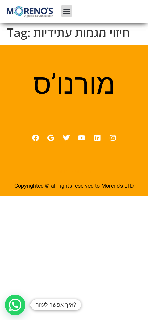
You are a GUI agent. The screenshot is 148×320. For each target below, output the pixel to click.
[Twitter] (66, 138)
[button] (66, 11)
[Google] (51, 138)
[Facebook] (35, 138)
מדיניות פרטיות (74, 171)
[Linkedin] (97, 138)
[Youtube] (82, 138)
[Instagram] (113, 138)
